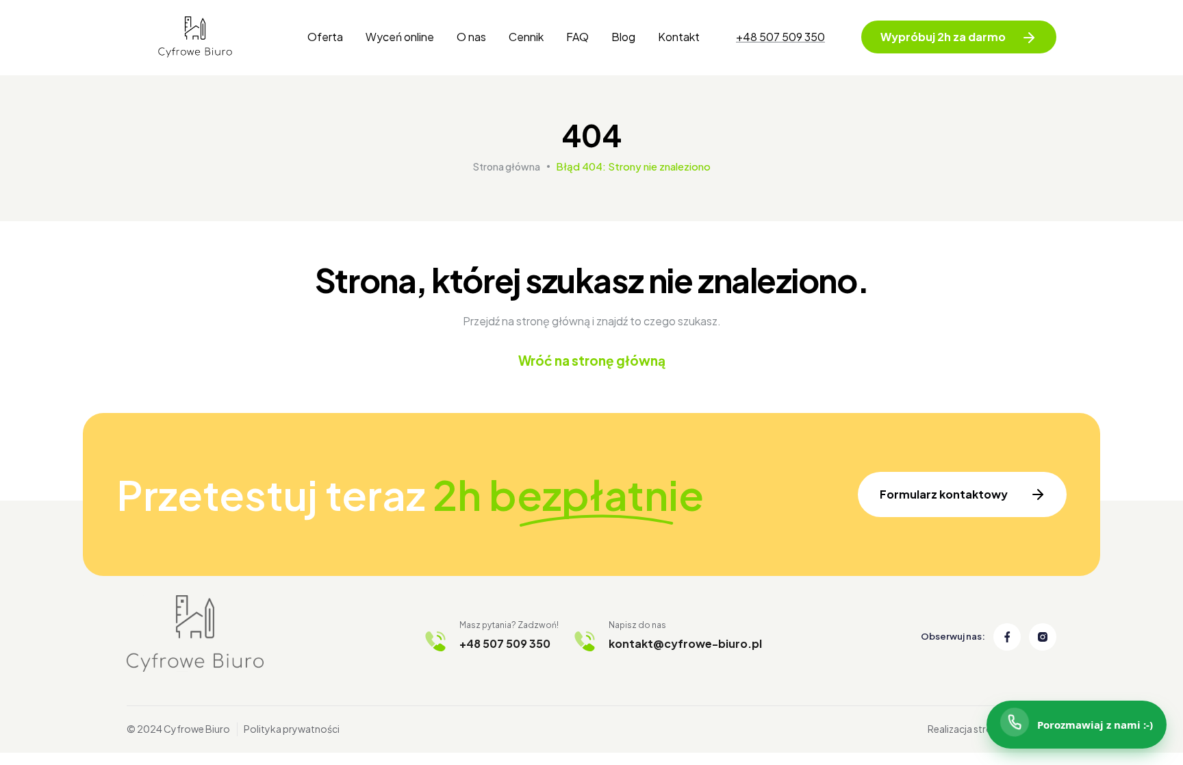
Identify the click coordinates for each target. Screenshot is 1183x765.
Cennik (526, 36)
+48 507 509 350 (780, 36)
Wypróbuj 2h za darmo (943, 36)
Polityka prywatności (292, 729)
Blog (623, 36)
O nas (471, 36)
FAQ (577, 36)
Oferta (325, 36)
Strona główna (506, 166)
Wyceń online (400, 36)
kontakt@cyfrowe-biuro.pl (685, 643)
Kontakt (679, 36)
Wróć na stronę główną (591, 360)
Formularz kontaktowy (944, 494)
